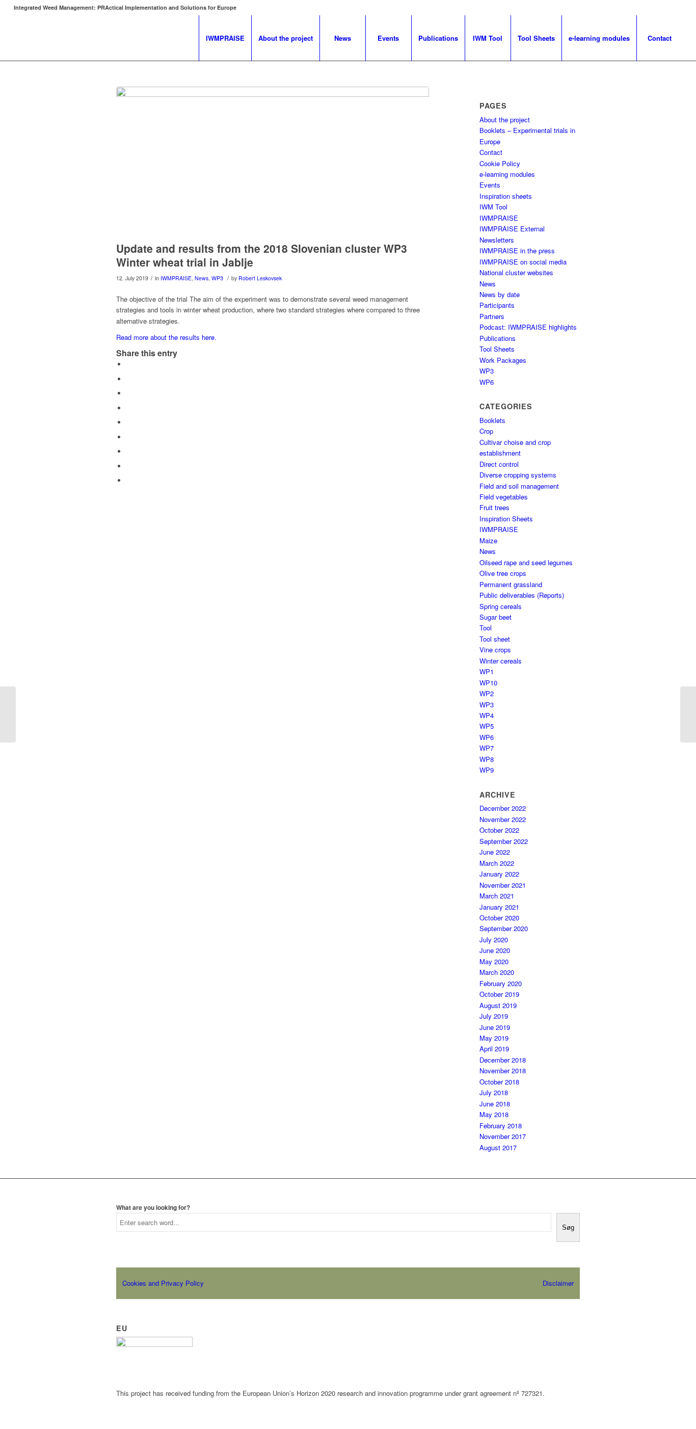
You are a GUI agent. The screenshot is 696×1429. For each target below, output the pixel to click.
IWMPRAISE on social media (523, 262)
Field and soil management (519, 486)
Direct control (499, 464)
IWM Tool (493, 206)
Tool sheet (494, 639)
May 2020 (493, 961)
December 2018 (502, 1060)
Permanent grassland (510, 584)
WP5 (486, 726)
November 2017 (502, 1136)
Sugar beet (495, 617)
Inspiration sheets (505, 196)
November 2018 (502, 1070)
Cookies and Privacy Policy (163, 1283)
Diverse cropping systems (517, 475)
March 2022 (496, 863)
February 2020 (500, 983)
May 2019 (493, 1038)
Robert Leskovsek (260, 278)
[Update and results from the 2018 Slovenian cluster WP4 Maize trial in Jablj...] (688, 714)
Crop (486, 431)
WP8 (486, 759)
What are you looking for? (153, 1207)
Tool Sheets (497, 349)
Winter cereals (500, 661)
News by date (499, 294)
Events (489, 185)
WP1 (486, 671)
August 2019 (498, 1005)
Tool (485, 627)
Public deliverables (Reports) (521, 595)
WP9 (486, 770)
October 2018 (499, 1082)
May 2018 (493, 1114)
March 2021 (496, 896)
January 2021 (499, 907)
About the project (504, 119)
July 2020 (493, 939)
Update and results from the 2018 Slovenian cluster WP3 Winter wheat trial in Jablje (261, 255)
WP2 (486, 693)
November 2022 (502, 819)
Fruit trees (494, 507)
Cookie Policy (499, 163)
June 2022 (494, 852)
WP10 (488, 682)
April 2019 (494, 1048)
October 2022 (499, 830)
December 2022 (502, 808)
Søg (568, 1227)
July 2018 (493, 1092)
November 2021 (502, 885)
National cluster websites (516, 272)
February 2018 (500, 1125)
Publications (497, 338)
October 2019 (499, 994)
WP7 (486, 748)
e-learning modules (507, 174)
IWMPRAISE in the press (517, 250)
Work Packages (502, 360)
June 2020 (494, 950)
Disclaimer (558, 1283)
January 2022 (499, 874)
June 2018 (494, 1103)
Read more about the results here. (166, 337)
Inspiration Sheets (506, 518)
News (201, 278)
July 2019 (493, 1016)
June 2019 (494, 1027)
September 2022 (503, 841)
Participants (497, 305)
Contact (490, 152)
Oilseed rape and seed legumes (526, 562)
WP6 (486, 382)
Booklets (492, 420)
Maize (488, 540)
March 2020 (496, 972)
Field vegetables (503, 496)
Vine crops (495, 649)
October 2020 (499, 917)
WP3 (217, 278)
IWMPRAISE (176, 278)
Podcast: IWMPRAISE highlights (528, 327)
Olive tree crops (502, 573)
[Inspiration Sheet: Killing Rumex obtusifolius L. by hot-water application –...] (8, 714)
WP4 (486, 715)
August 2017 (498, 1147)
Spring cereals (500, 606)
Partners (491, 316)
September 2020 (503, 928)
